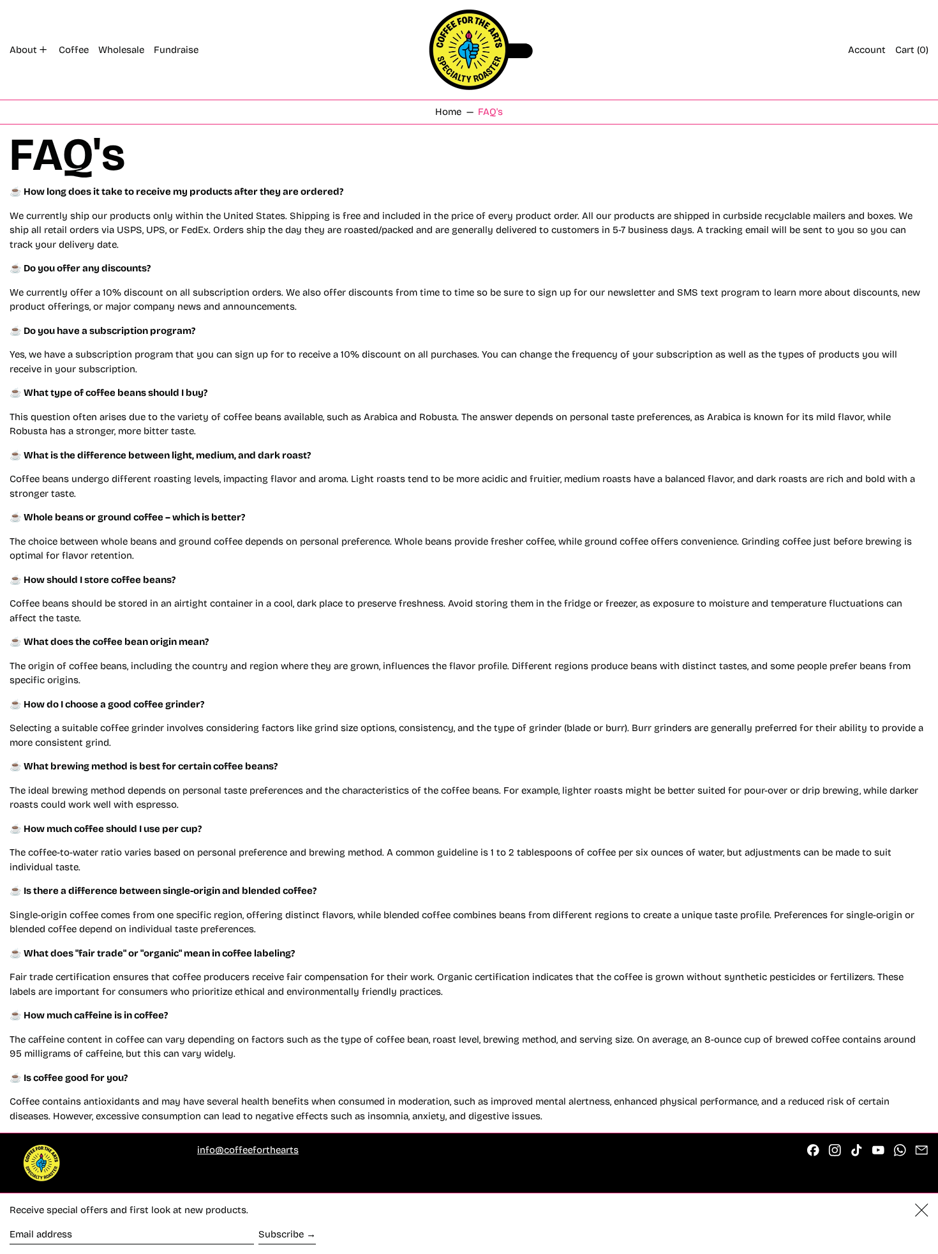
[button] (911, 50)
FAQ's (490, 111)
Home (448, 111)
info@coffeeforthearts (248, 1150)
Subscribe (281, 1234)
